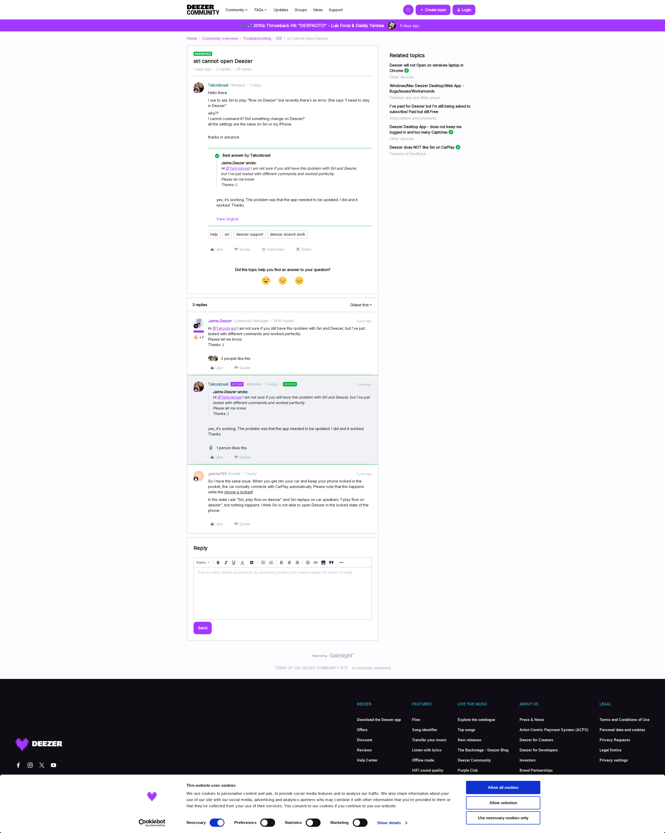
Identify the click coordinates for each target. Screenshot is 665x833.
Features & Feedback (408, 153)
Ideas (318, 10)
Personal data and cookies (622, 729)
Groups (301, 10)
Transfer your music (429, 739)
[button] (433, 10)
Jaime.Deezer (219, 321)
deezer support (249, 234)
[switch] (267, 822)
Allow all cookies (503, 787)
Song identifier (424, 729)
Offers (362, 729)
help (214, 234)
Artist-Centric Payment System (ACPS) (554, 729)
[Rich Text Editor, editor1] (282, 593)
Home (192, 38)
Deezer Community (474, 760)
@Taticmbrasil (237, 168)
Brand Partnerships (536, 770)
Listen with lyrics (427, 749)
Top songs (466, 729)
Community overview (220, 38)
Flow (416, 719)
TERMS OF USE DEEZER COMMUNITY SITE (311, 668)
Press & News (532, 719)
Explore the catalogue (476, 719)
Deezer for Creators (536, 739)
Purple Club (468, 770)
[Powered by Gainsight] (333, 657)
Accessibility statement (371, 668)
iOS (279, 38)
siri (227, 234)
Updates (281, 10)
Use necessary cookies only (503, 818)
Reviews (364, 749)
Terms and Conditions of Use (624, 719)
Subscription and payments (413, 118)
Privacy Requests (615, 739)
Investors (528, 760)
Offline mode (423, 760)
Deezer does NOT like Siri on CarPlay (422, 147)
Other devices (402, 77)
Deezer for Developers (539, 749)
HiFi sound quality (427, 770)
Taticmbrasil (218, 85)
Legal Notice (610, 749)
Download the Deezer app (379, 719)
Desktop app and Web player (415, 97)
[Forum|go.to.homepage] (203, 10)
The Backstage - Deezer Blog (483, 749)
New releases (469, 739)
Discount (364, 739)
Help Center (367, 760)
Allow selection (503, 803)
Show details (389, 823)
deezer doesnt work (287, 234)
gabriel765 (217, 473)
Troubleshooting (257, 38)
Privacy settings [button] (614, 760)
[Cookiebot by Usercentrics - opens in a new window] (152, 823)
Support (336, 10)
